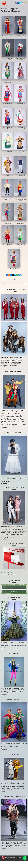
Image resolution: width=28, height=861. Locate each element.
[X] (13, 275)
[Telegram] (21, 275)
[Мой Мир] (11, 275)
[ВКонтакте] (7, 275)
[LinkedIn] (15, 275)
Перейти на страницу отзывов (9, 574)
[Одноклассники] (9, 275)
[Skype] (19, 275)
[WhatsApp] (17, 275)
